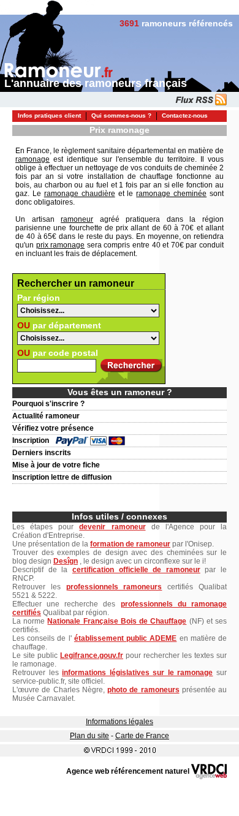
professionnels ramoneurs (114, 587)
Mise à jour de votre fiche (56, 465)
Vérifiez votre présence (53, 428)
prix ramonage (60, 245)
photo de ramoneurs (143, 690)
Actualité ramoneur (46, 416)
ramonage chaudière (79, 193)
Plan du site (89, 735)
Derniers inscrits (41, 452)
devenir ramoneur (112, 527)
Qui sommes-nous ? (121, 115)
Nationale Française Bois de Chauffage (116, 621)
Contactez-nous (185, 115)
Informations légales (119, 721)
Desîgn (65, 561)
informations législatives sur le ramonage (137, 672)
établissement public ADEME (125, 638)
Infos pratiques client (49, 115)
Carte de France (142, 735)
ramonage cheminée (171, 193)
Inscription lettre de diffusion (62, 477)
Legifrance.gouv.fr (91, 655)
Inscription (30, 440)
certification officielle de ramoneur (136, 569)
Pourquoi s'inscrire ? (48, 403)
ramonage (32, 159)
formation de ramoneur (130, 544)
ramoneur (77, 219)
